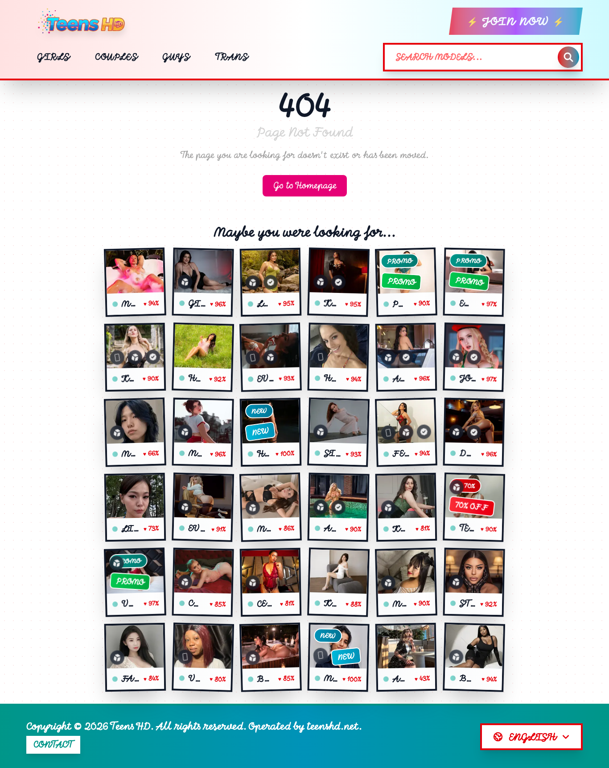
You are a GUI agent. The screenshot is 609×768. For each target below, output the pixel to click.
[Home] (85, 21)
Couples (116, 57)
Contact (53, 744)
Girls (53, 57)
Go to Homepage (304, 185)
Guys (175, 57)
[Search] (568, 57)
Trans (231, 57)
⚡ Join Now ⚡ (516, 21)
